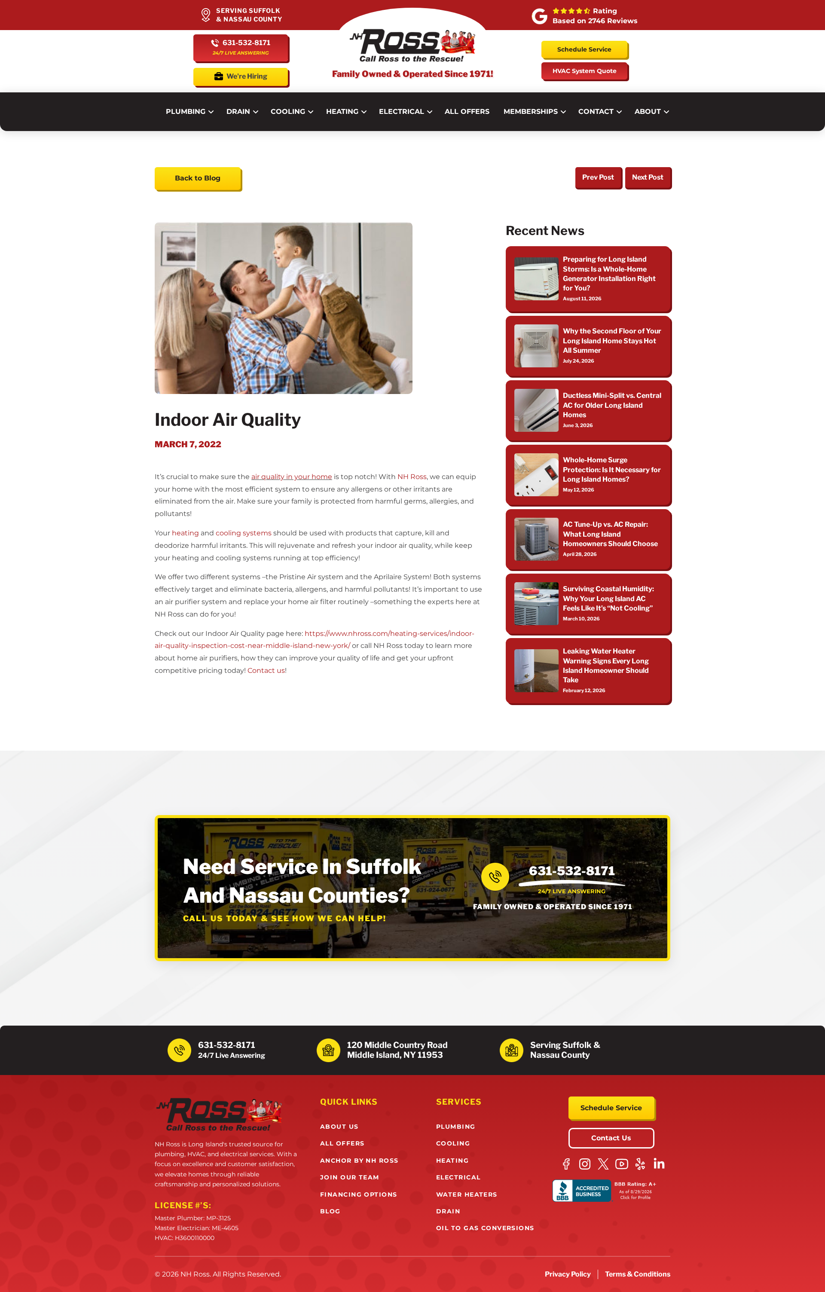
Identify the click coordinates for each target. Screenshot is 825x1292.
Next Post (647, 177)
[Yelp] (640, 1164)
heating (185, 533)
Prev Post (598, 177)
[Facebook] (566, 1164)
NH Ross (412, 477)
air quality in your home (291, 477)
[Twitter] (603, 1164)
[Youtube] (621, 1164)
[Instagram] (584, 1164)
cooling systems (244, 533)
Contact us (266, 670)
